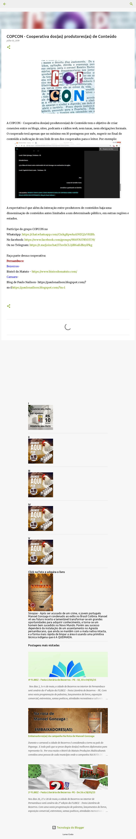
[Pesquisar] (14, 4)
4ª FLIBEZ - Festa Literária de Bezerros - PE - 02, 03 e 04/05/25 (62, 680)
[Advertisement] (68, 368)
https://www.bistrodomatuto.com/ (54, 271)
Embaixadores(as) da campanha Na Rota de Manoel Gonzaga (61, 736)
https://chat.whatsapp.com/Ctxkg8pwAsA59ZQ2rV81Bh (58, 234)
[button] (9, 47)
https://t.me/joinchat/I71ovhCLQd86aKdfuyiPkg (61, 245)
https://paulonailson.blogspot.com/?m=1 (38, 287)
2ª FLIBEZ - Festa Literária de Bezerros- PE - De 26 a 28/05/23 (61, 792)
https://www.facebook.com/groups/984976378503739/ (59, 239)
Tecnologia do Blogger (70, 827)
